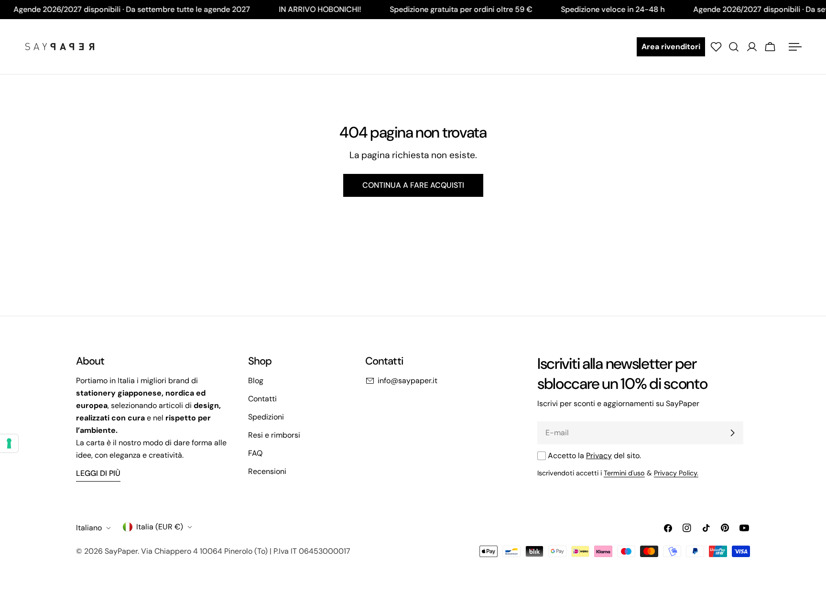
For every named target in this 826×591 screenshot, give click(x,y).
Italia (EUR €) (159, 527)
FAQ (255, 453)
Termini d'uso (624, 473)
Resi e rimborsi (274, 435)
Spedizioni (266, 417)
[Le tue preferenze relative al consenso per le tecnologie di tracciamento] (9, 443)
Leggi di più (98, 473)
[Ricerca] (734, 46)
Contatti (262, 399)
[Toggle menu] (795, 47)
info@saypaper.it (407, 381)
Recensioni (267, 471)
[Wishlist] (716, 46)
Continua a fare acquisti (413, 185)
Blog (255, 381)
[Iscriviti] (732, 433)
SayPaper (121, 551)
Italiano (89, 528)
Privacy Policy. (676, 473)
